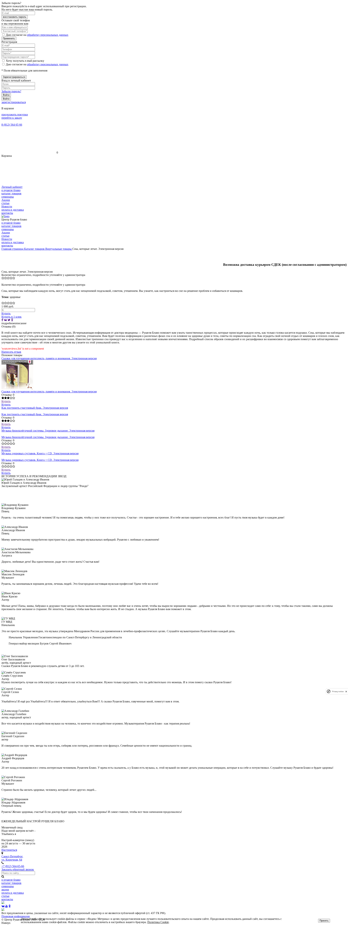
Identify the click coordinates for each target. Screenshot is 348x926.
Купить (6, 401)
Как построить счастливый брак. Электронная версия (34, 407)
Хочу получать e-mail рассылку (25, 60)
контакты (7, 213)
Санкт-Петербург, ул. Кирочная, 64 (12, 858)
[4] (11, 278)
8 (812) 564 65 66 (11, 124)
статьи (5, 203)
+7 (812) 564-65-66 (12, 866)
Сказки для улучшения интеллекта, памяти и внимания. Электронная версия (49, 358)
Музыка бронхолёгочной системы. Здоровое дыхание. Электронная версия (47, 430)
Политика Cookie (158, 922)
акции (5, 889)
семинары (7, 196)
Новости (6, 206)
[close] (346, 691)
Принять (324, 920)
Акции (5, 199)
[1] (2, 278)
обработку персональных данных (47, 34)
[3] (8, 278)
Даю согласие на (37, 34)
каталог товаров (11, 193)
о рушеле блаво (10, 190)
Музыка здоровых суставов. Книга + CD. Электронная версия (39, 453)
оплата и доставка (12, 209)
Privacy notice (337, 691)
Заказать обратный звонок (17, 869)
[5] (13, 278)
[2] (5, 278)
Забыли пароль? (11, 91)
